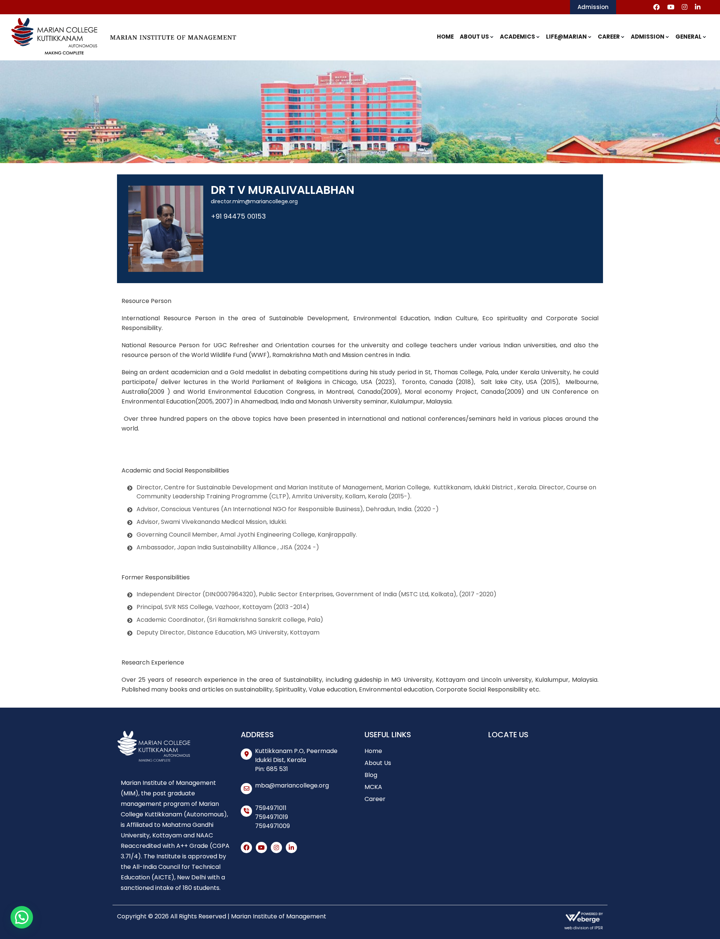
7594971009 (272, 826)
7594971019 (271, 817)
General (688, 36)
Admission (593, 7)
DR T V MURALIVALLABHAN (282, 190)
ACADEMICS (517, 36)
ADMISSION (647, 36)
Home (445, 36)
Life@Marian (566, 36)
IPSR (598, 928)
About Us (474, 36)
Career (609, 36)
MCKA (373, 787)
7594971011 (270, 808)
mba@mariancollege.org (292, 785)
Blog (370, 775)
